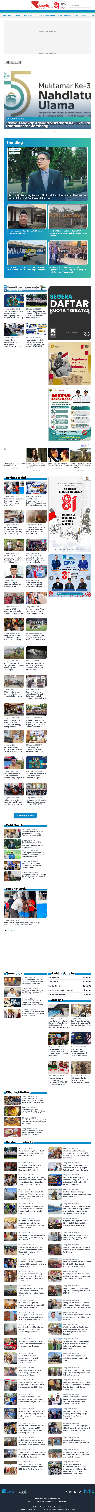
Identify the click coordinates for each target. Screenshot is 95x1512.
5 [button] (54, 132)
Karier (72, 1510)
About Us (43, 1507)
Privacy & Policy (63, 1510)
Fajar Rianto (14, 149)
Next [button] (89, 95)
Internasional (29, 15)
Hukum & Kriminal (64, 15)
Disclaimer (53, 1510)
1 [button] (40, 132)
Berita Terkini (16, 478)
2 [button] (44, 132)
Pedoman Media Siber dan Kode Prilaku (34, 1510)
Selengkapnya (27, 815)
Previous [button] (6, 95)
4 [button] (51, 132)
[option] (47, 94)
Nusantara (7, 15)
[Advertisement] (47, 36)
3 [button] (47, 132)
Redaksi (36, 1507)
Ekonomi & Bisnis (81, 15)
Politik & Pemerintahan (46, 15)
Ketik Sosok (14, 153)
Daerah (17, 15)
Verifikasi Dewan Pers (55, 1507)
